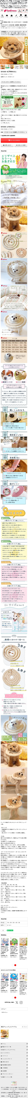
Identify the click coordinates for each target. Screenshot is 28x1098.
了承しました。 (6, 123)
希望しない (13, 112)
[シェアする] (3, 930)
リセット (25, 1026)
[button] (1, 10)
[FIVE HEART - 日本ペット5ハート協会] (14, 1083)
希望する (5, 112)
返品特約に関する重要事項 (8, 135)
